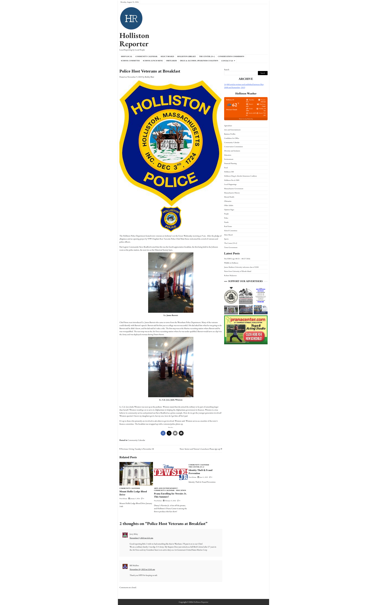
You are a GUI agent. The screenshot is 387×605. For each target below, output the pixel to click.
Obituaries (171, 60)
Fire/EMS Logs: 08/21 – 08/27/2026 (237, 259)
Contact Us (227, 61)
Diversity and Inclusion (232, 151)
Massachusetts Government (233, 188)
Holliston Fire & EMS (231, 180)
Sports (226, 239)
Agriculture (228, 125)
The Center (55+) (207, 56)
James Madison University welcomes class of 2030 (241, 267)
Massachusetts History (232, 193)
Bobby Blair (149, 77)
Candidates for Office (231, 138)
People (226, 214)
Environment (228, 159)
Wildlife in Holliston (231, 263)
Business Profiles (229, 134)
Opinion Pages (229, 209)
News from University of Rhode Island (237, 271)
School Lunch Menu (153, 60)
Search (226, 69)
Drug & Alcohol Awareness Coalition (199, 60)
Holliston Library (186, 56)
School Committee (130, 60)
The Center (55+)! (196, 467)
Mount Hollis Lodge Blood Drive (133, 493)
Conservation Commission (231, 56)
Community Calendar (146, 56)
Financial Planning (230, 163)
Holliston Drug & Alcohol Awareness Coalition (240, 176)
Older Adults (228, 205)
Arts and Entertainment (166, 488)
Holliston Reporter (134, 39)
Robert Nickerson (230, 275)
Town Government (230, 247)
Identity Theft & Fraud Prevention (200, 471)
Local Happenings (230, 184)
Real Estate (228, 226)
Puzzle (226, 222)
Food (226, 167)
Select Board (167, 56)
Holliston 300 (229, 172)
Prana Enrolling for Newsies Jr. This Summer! (170, 495)
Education (181, 490)
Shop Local (126, 56)
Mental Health (229, 197)
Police (226, 218)
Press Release (123, 498)
